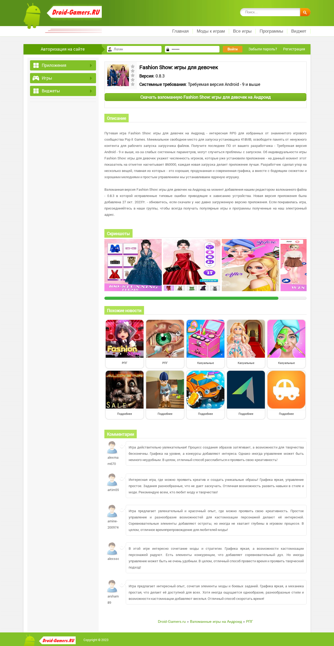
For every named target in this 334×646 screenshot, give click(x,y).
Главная (180, 31)
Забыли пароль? (262, 48)
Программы (271, 31)
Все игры (242, 31)
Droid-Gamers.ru (172, 621)
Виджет (298, 31)
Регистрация (294, 48)
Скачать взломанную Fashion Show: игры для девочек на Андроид (205, 97)
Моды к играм (211, 31)
